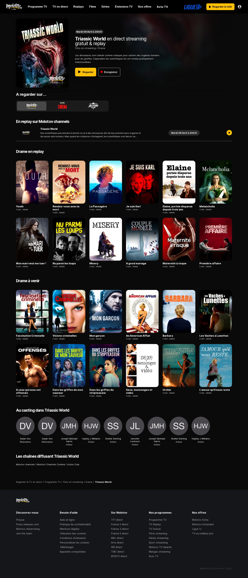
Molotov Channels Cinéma (51, 464)
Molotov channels (25, 464)
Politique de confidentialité (75, 524)
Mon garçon (97, 335)
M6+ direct (117, 538)
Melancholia (207, 206)
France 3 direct (120, 528)
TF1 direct (117, 519)
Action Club (73, 464)
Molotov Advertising (28, 528)
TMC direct (117, 551)
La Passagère (98, 206)
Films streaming (158, 533)
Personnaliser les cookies (74, 542)
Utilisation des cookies (73, 533)
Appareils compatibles (73, 551)
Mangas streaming (159, 551)
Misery (93, 263)
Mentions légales (69, 528)
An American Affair (138, 335)
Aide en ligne (67, 519)
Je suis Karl (133, 206)
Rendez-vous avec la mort (66, 208)
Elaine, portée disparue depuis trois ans (177, 208)
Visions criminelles (65, 335)
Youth (19, 206)
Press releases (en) (27, 524)
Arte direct (117, 542)
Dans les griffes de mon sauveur (68, 391)
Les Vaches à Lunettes (213, 335)
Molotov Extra (200, 519)
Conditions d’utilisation (73, 538)
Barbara (168, 335)
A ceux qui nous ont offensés (28, 391)
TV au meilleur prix (202, 533)
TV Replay (155, 524)
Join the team (24, 533)
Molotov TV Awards (160, 547)
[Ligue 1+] (192, 6)
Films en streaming (85, 48)
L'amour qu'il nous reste (214, 389)
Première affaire (210, 263)
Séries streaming (158, 538)
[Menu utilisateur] (240, 6)
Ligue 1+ (197, 528)
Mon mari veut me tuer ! (31, 263)
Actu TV (153, 556)
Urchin (167, 389)
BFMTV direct (119, 556)
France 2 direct (119, 524)
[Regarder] (229, 133)
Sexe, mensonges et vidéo (139, 391)
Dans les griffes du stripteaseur (101, 391)
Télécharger (67, 547)
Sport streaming (158, 542)
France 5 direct (120, 533)
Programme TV (158, 519)
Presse (20, 519)
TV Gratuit (155, 528)
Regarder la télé (222, 6)
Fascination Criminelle (30, 335)
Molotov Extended (203, 524)
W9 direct (116, 547)
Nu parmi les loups (64, 263)
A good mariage (136, 263)
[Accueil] (13, 6)
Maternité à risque (174, 263)
